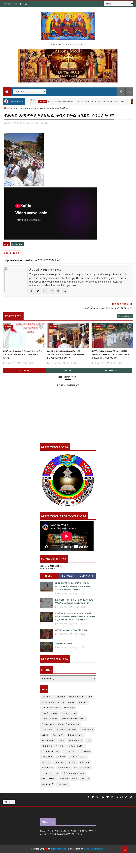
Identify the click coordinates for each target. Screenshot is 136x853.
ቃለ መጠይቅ (58, 735)
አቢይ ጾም (61, 757)
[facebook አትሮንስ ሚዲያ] (20, 3)
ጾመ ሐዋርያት (47, 784)
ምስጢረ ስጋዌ (47, 724)
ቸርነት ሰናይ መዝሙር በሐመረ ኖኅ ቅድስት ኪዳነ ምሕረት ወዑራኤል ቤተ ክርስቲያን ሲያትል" (74, 101)
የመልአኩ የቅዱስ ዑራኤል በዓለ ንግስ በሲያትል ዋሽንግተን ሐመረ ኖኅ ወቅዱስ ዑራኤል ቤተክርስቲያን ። (65, 354)
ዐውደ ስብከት (64, 768)
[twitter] (93, 797)
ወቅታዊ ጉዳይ (47, 768)
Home (7, 108)
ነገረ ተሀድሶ (46, 757)
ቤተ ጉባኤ (60, 746)
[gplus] (98, 797)
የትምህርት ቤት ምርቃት (73, 773)
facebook (110, 370)
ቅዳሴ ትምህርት (75, 740)
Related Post (13, 316)
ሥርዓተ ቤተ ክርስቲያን (66, 729)
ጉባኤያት (64, 778)
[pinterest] (103, 797)
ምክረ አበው (46, 729)
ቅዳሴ (62, 740)
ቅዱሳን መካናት (48, 740)
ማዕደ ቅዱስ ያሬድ (49, 713)
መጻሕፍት (82, 702)
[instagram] (126, 797)
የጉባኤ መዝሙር (48, 778)
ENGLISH (60, 697)
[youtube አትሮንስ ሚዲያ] (26, 3)
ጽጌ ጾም (85, 778)
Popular (68, 575)
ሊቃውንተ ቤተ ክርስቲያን (52, 702)
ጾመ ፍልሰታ (63, 784)
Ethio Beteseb (47, 568)
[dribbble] (112, 797)
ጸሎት (74, 778)
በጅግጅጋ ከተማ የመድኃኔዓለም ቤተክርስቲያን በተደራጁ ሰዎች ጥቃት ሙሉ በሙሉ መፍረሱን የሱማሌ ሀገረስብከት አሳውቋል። (73, 586)
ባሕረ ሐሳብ (46, 746)
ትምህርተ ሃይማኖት (50, 751)
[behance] (121, 797)
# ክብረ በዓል (17, 244)
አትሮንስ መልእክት (78, 757)
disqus (67, 370)
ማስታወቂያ (130, 101)
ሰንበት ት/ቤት (87, 729)
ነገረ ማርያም (69, 751)
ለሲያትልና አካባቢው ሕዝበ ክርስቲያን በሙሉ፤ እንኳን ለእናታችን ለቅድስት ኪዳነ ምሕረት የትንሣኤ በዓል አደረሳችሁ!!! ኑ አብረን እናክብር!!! (75, 616)
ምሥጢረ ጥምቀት (49, 718)
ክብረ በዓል (28, 101)
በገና (89, 740)
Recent (49, 575)
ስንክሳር (45, 735)
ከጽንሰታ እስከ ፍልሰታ (63, 643)
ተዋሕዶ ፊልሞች (76, 746)
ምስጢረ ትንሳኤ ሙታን (68, 724)
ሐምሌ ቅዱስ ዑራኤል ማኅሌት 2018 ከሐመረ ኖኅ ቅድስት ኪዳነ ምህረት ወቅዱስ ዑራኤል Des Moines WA (111, 354)
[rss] (116, 797)
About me (46, 697)
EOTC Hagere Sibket (51, 565)
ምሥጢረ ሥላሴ (69, 713)
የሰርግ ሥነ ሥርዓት (50, 773)
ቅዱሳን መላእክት (75, 735)
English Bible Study (80, 697)
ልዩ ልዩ (71, 702)
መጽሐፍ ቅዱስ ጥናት (50, 708)
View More (126, 315)
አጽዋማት (45, 762)
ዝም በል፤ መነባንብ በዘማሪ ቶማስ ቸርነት (71, 630)
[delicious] (131, 797)
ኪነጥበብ (72, 762)
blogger (24, 370)
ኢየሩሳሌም (59, 762)
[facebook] (88, 797)
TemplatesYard (58, 849)
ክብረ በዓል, (43, 122)
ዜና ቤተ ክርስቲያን (82, 768)
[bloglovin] (108, 797)
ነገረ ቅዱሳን (84, 751)
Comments (87, 575)
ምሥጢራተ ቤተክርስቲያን (73, 718)
